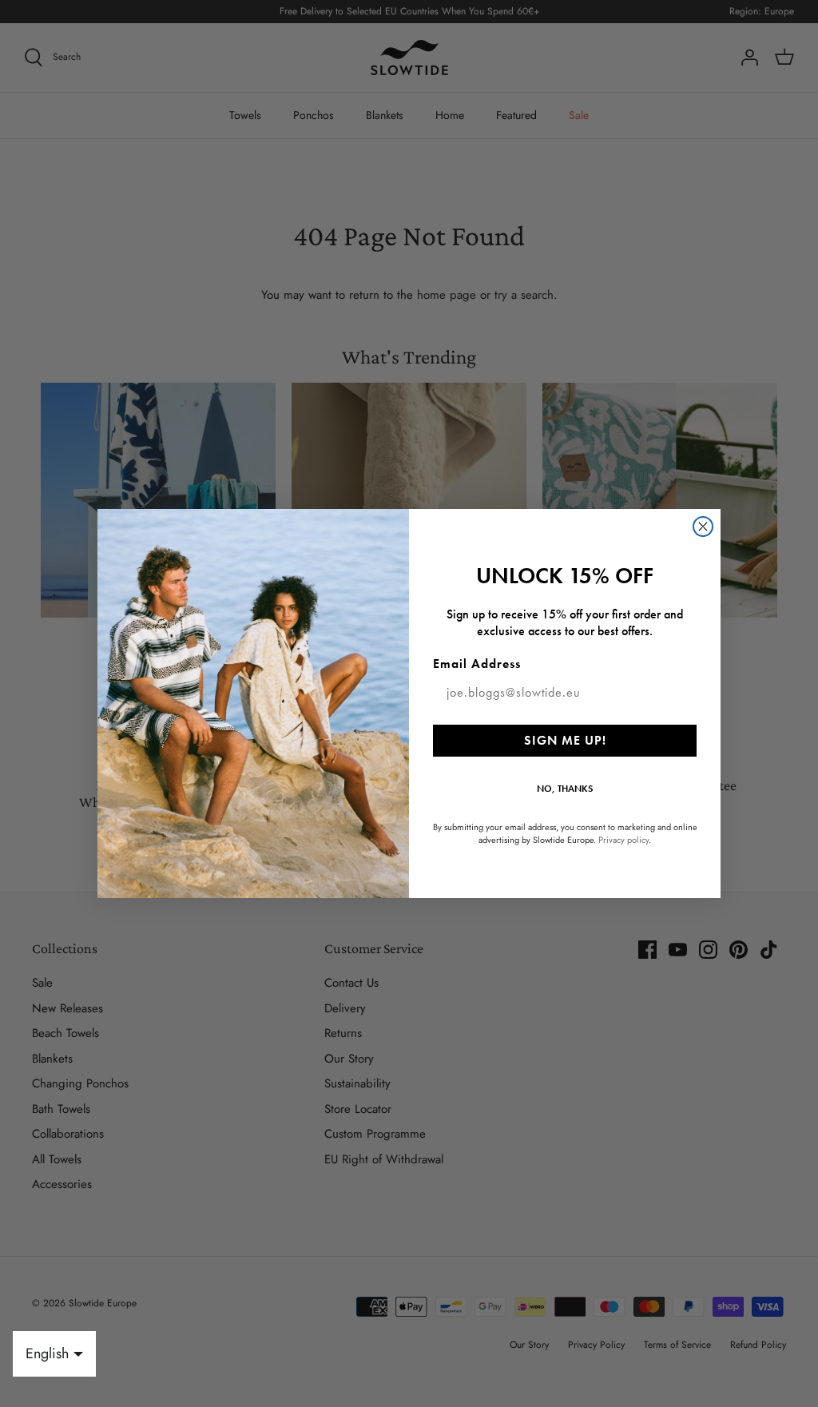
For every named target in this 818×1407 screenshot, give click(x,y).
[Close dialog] (703, 526)
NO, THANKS (565, 788)
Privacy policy (623, 839)
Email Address (477, 663)
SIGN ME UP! (565, 740)
